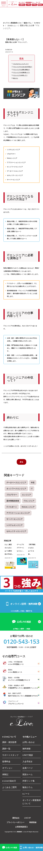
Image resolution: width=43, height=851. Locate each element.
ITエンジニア (29, 501)
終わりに (15, 78)
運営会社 (15, 818)
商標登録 (32, 822)
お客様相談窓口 (21, 826)
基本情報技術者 (12, 501)
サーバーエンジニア (14, 519)
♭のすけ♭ (8, 50)
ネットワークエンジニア (16, 488)
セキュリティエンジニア (16, 531)
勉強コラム (28, 23)
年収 (33, 482)
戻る (21, 462)
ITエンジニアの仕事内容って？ (21, 72)
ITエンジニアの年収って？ (20, 75)
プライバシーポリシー (15, 822)
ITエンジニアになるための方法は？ (22, 67)
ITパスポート (11, 507)
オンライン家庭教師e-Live (12, 23)
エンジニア (26, 494)
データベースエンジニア (16, 482)
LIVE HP (27, 818)
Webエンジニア (28, 507)
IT (31, 488)
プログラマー (11, 494)
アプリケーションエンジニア (18, 513)
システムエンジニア (14, 525)
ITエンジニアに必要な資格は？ (21, 69)
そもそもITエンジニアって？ (21, 64)
